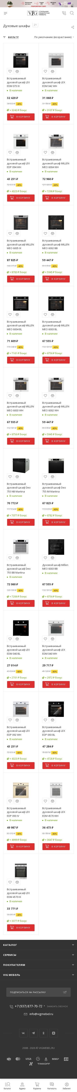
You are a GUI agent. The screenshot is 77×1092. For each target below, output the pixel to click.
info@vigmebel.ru (41, 1014)
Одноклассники (43, 1033)
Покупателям (14, 965)
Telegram (33, 1033)
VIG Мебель (11, 975)
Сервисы (9, 955)
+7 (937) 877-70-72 (28, 1006)
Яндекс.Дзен (53, 1033)
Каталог (10, 945)
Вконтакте (23, 1033)
